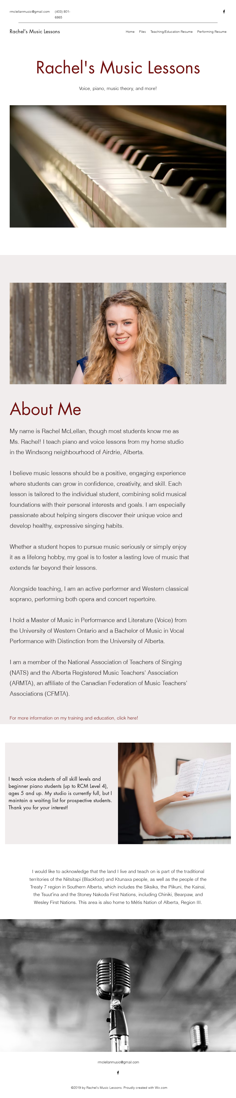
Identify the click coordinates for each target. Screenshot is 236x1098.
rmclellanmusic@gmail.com (30, 11)
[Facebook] (224, 11)
